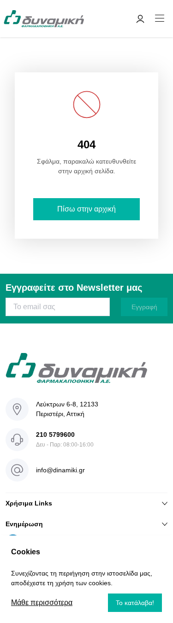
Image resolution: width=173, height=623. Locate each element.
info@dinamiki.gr (60, 470)
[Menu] (159, 19)
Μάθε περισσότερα (41, 602)
